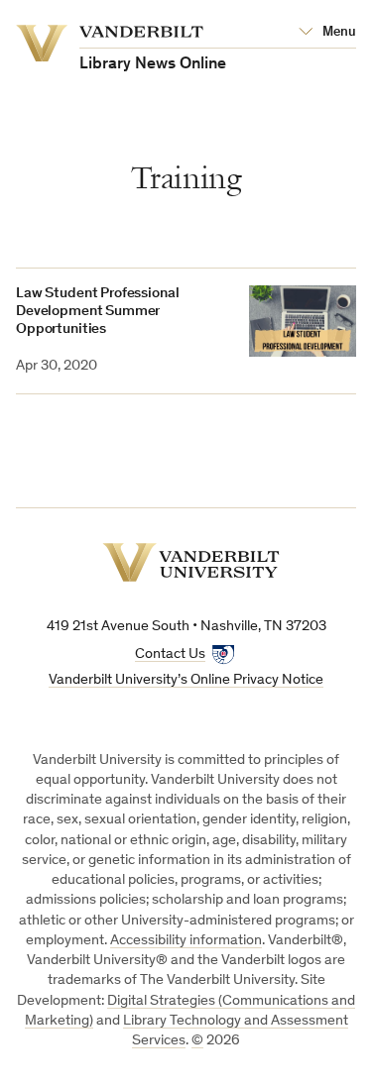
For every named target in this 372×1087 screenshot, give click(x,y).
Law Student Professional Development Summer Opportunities (97, 311)
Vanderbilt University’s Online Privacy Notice (186, 680)
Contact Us (170, 654)
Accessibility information (186, 940)
